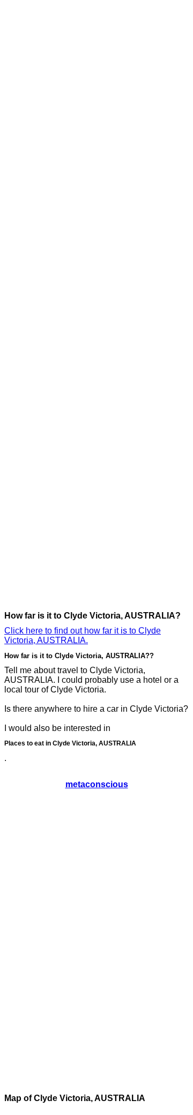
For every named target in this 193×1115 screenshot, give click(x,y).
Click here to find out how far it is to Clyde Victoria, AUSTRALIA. (82, 635)
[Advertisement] (47, 165)
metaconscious (96, 784)
